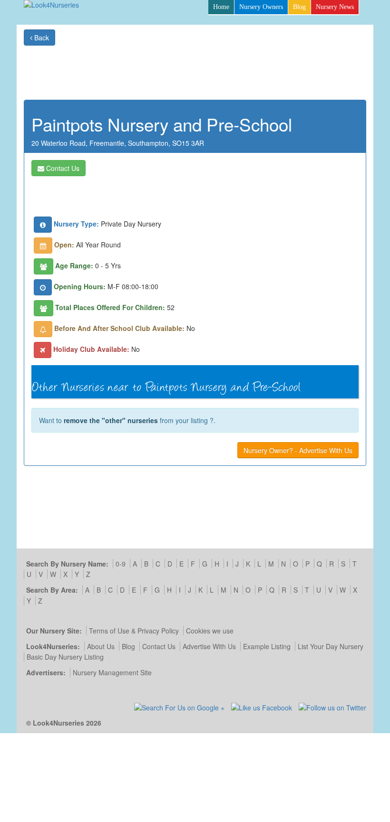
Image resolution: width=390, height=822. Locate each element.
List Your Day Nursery (330, 646)
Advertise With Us (209, 646)
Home (221, 6)
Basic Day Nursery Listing (65, 656)
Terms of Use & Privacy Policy (134, 630)
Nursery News (335, 6)
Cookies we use (210, 630)
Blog (299, 6)
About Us (101, 646)
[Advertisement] (193, 67)
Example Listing (267, 646)
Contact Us (61, 168)
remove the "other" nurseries (111, 420)
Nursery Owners (261, 6)
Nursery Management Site (112, 672)
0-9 (121, 563)
